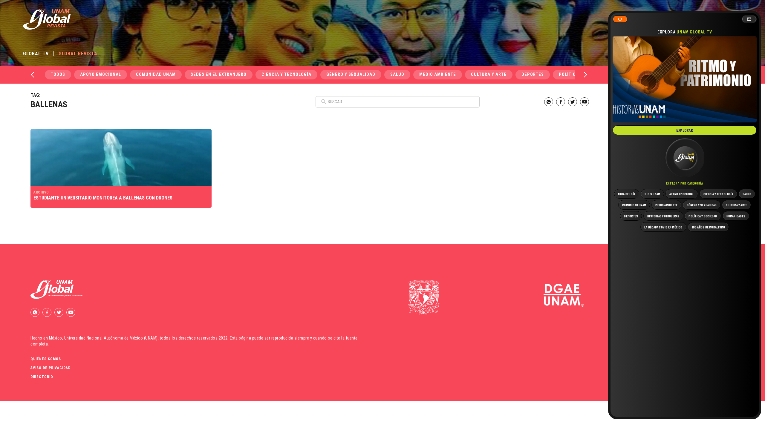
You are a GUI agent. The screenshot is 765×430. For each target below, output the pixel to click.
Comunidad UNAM (156, 74)
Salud (397, 74)
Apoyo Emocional (100, 74)
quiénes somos (45, 359)
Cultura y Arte (489, 74)
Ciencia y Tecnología (286, 74)
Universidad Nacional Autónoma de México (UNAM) (111, 338)
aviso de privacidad (50, 368)
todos (58, 74)
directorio (41, 377)
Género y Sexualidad (350, 74)
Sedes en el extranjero (219, 74)
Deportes (532, 74)
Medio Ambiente (437, 74)
